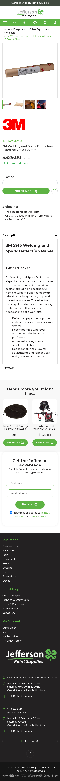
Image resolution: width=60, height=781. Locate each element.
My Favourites (10, 636)
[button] (54, 191)
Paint (5, 572)
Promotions (9, 576)
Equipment (8, 559)
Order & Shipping (11, 595)
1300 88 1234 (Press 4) (19, 696)
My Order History (12, 640)
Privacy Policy (38, 516)
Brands (6, 580)
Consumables (10, 546)
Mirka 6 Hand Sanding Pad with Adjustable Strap (15, 427)
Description (10, 235)
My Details (8, 632)
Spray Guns (8, 550)
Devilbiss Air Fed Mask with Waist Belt (44, 427)
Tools (5, 554)
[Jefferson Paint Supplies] (30, 12)
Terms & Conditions (13, 604)
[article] (15, 423)
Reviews (8, 367)
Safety (6, 563)
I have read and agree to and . (31, 514)
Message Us (31, 741)
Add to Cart (23, 191)
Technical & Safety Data (15, 599)
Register (28, 504)
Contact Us (8, 612)
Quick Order (9, 627)
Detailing (7, 567)
